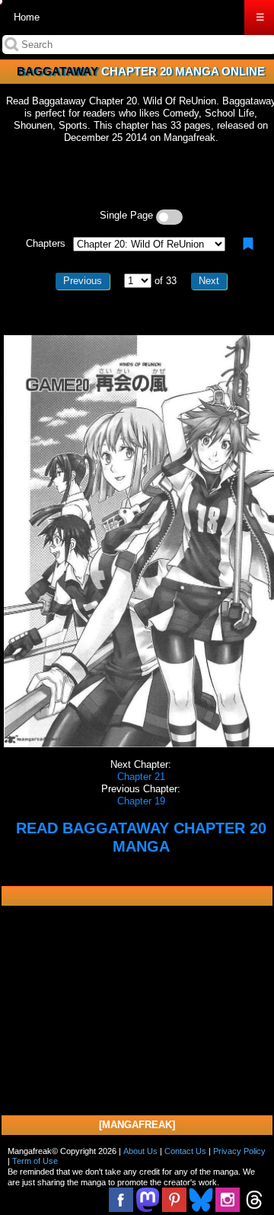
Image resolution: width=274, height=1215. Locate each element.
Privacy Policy (239, 1151)
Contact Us (185, 1151)
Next (209, 280)
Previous (82, 280)
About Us (140, 1151)
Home (27, 17)
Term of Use (35, 1160)
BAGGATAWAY (57, 71)
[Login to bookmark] (248, 243)
